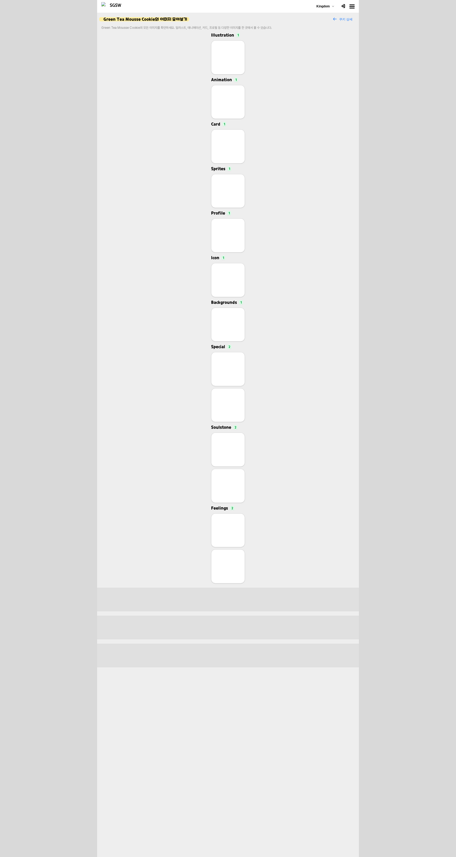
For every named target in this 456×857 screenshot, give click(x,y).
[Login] (343, 6)
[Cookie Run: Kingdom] (113, 6)
